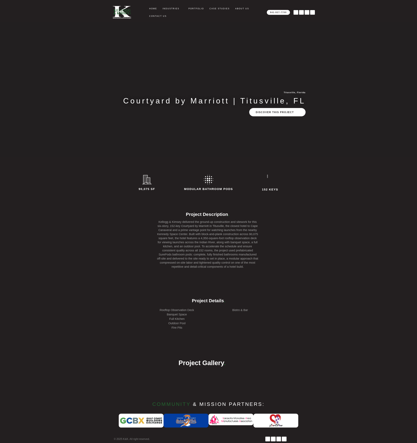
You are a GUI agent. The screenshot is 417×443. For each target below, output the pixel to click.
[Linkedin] (312, 12)
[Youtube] (301, 12)
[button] (115, 421)
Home (153, 8)
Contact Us (158, 16)
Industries (171, 8)
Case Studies (219, 8)
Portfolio (196, 8)
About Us (242, 8)
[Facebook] (296, 12)
